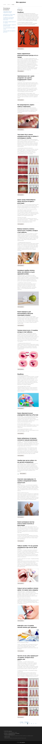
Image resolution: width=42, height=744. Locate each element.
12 (35, 723)
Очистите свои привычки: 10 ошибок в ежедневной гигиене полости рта (27, 480)
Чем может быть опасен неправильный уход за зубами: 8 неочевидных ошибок (27, 136)
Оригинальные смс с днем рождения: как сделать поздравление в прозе (25, 77)
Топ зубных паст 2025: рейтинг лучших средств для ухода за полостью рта (8, 18)
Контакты (6, 733)
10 (31, 723)
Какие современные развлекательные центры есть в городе (27, 55)
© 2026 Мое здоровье (8, 731)
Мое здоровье (21, 2)
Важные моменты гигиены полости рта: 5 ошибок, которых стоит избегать (27, 230)
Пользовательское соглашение (13, 733)
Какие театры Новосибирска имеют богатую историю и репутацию (26, 201)
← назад (21, 722)
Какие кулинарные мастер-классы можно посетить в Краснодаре (25, 523)
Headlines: (20, 12)
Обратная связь (7, 736)
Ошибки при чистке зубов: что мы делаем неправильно (27, 461)
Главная (4, 4)
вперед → (27, 722)
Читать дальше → (21, 48)
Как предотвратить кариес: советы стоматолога (25, 105)
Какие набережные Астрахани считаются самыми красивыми (27, 439)
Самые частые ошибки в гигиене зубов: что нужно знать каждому (27, 589)
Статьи (13, 4)
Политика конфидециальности (9, 734)
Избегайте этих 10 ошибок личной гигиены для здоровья (27, 626)
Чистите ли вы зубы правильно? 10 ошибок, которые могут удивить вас (27, 657)
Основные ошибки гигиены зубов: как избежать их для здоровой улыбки (26, 272)
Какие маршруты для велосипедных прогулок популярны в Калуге (25, 313)
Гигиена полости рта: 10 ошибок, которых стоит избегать (27, 331)
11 (33, 723)
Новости (8, 4)
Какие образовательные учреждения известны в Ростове (27, 414)
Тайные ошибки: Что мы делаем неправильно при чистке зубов (27, 546)
